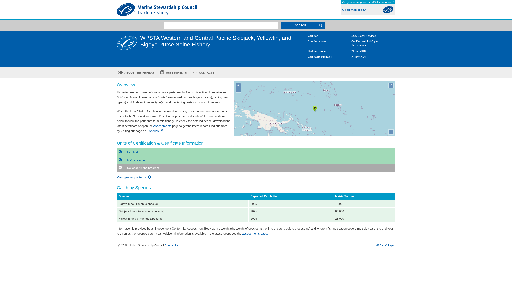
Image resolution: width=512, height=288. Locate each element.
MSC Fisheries (185, 9)
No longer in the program (142, 167)
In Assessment (136, 160)
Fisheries (153, 131)
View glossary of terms (132, 177)
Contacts (206, 72)
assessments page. (255, 233)
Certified (132, 152)
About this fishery (139, 72)
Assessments (176, 72)
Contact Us (172, 245)
